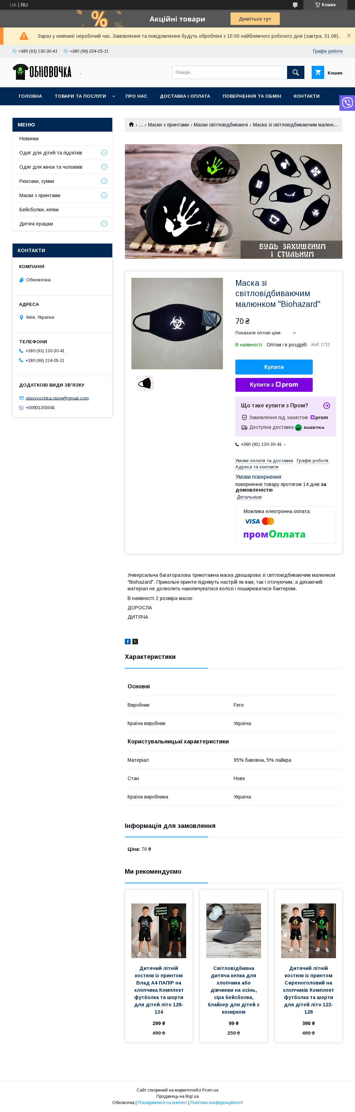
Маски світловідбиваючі (221, 124)
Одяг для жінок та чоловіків (51, 167)
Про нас (136, 96)
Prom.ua (210, 1090)
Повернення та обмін (252, 96)
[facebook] (128, 642)
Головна (30, 96)
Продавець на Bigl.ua (177, 1096)
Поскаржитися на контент (162, 1102)
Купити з (262, 385)
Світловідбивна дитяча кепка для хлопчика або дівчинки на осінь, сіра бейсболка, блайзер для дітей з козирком (234, 990)
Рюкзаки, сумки (36, 181)
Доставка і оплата (185, 96)
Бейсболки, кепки (39, 209)
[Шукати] (295, 72)
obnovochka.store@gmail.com (57, 397)
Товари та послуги (80, 96)
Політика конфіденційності (216, 1102)
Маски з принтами (168, 124)
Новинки (28, 138)
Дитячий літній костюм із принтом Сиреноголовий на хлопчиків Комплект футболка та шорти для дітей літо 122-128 (309, 990)
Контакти (307, 96)
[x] (135, 642)
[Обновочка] (41, 78)
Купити (274, 367)
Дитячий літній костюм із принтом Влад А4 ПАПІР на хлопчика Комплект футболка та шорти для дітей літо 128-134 (159, 990)
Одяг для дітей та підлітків (50, 153)
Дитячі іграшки (36, 224)
